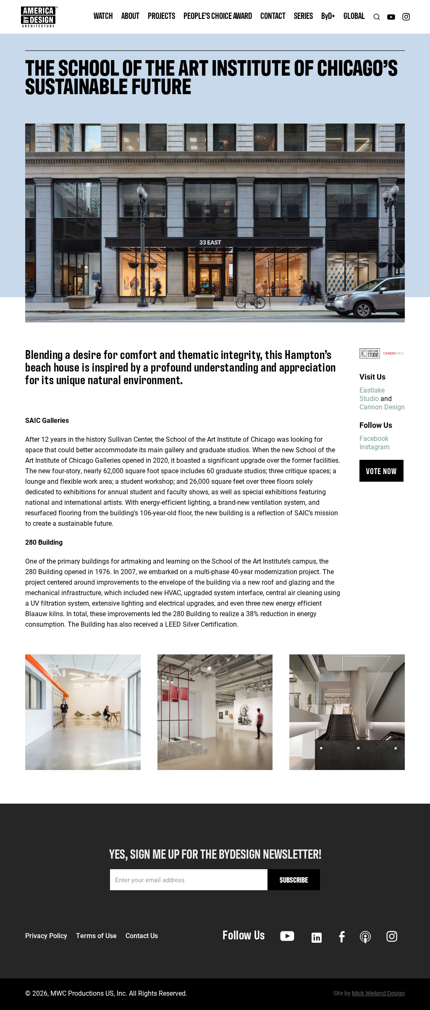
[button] (130, 17)
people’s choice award (218, 15)
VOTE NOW (381, 470)
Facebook (373, 438)
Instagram (374, 446)
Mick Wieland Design (378, 993)
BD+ (328, 15)
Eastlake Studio (372, 394)
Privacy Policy (46, 935)
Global (354, 15)
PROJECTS (161, 15)
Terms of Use (96, 935)
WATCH (103, 15)
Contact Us (142, 935)
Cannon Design (382, 406)
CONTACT (273, 15)
